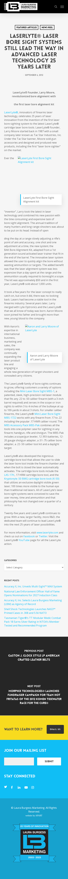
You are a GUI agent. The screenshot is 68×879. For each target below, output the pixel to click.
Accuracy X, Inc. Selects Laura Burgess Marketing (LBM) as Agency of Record (33, 602)
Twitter (43, 536)
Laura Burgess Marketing (29, 808)
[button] (62, 6)
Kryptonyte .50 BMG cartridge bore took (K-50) (31, 478)
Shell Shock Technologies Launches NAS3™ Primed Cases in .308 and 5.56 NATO (29, 611)
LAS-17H (9, 475)
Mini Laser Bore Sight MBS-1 (37, 391)
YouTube (24, 540)
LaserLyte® (11, 112)
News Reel (47, 27)
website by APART (33, 815)
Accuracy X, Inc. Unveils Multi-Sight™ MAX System (33, 586)
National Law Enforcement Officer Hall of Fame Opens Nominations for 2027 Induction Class (32, 593)
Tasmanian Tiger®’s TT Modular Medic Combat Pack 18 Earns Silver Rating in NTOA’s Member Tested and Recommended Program (32, 621)
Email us (55, 729)
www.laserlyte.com (47, 532)
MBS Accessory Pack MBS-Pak (22, 425)
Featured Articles (26, 27)
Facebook (29, 536)
